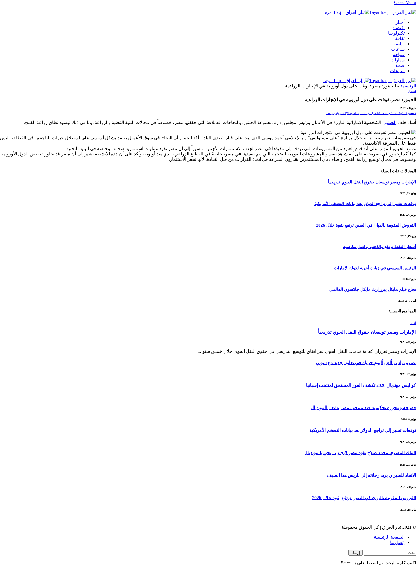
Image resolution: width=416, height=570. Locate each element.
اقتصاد (399, 27)
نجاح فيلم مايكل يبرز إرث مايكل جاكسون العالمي (372, 289)
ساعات (398, 49)
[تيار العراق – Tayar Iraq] (369, 13)
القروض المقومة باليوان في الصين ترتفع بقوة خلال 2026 (366, 225)
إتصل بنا (397, 542)
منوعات (397, 70)
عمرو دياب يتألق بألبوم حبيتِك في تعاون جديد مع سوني (366, 362)
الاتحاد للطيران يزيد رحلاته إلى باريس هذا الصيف (371, 475)
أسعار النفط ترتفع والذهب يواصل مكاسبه (379, 246)
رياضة (399, 43)
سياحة (399, 54)
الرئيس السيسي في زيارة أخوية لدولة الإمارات (375, 268)
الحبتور (390, 122)
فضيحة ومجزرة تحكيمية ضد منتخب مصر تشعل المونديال (363, 407)
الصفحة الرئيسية (389, 537)
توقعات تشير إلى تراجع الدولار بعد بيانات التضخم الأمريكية (365, 203)
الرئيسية (408, 86)
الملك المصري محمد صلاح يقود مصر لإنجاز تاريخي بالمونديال (360, 452)
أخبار (400, 22)
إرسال (355, 552)
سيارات (398, 59)
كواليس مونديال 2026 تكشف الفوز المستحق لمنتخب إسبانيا (361, 385)
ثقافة (400, 38)
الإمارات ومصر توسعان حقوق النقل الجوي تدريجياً (372, 182)
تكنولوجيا (396, 33)
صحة (400, 65)
